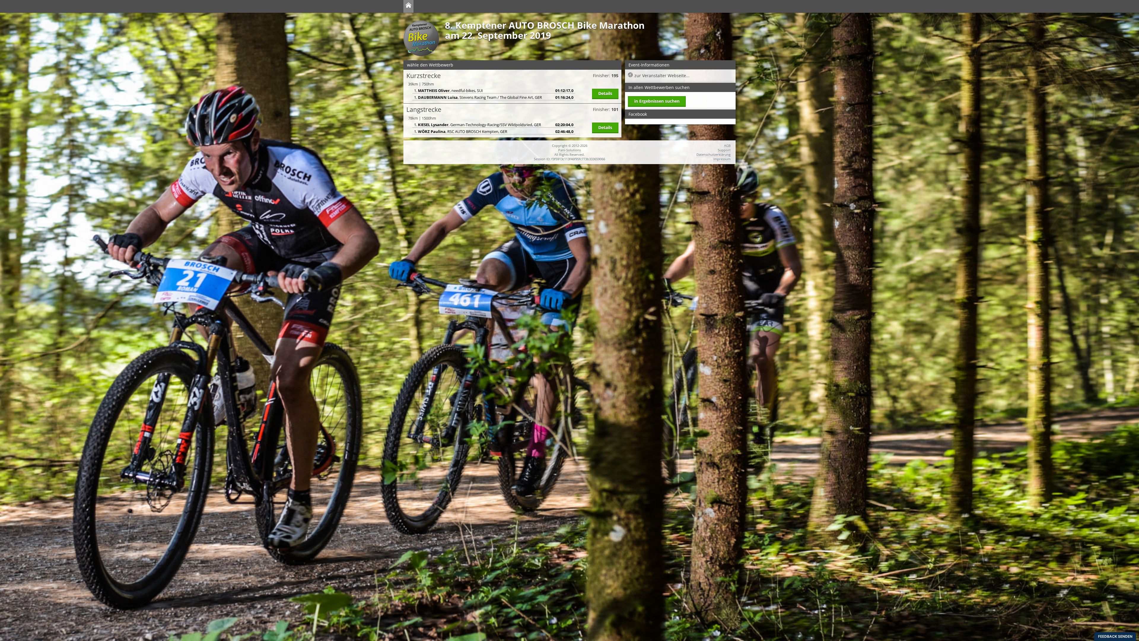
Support (724, 150)
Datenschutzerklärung (713, 154)
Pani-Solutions (569, 150)
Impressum (722, 159)
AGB (727, 145)
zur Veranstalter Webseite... (662, 75)
